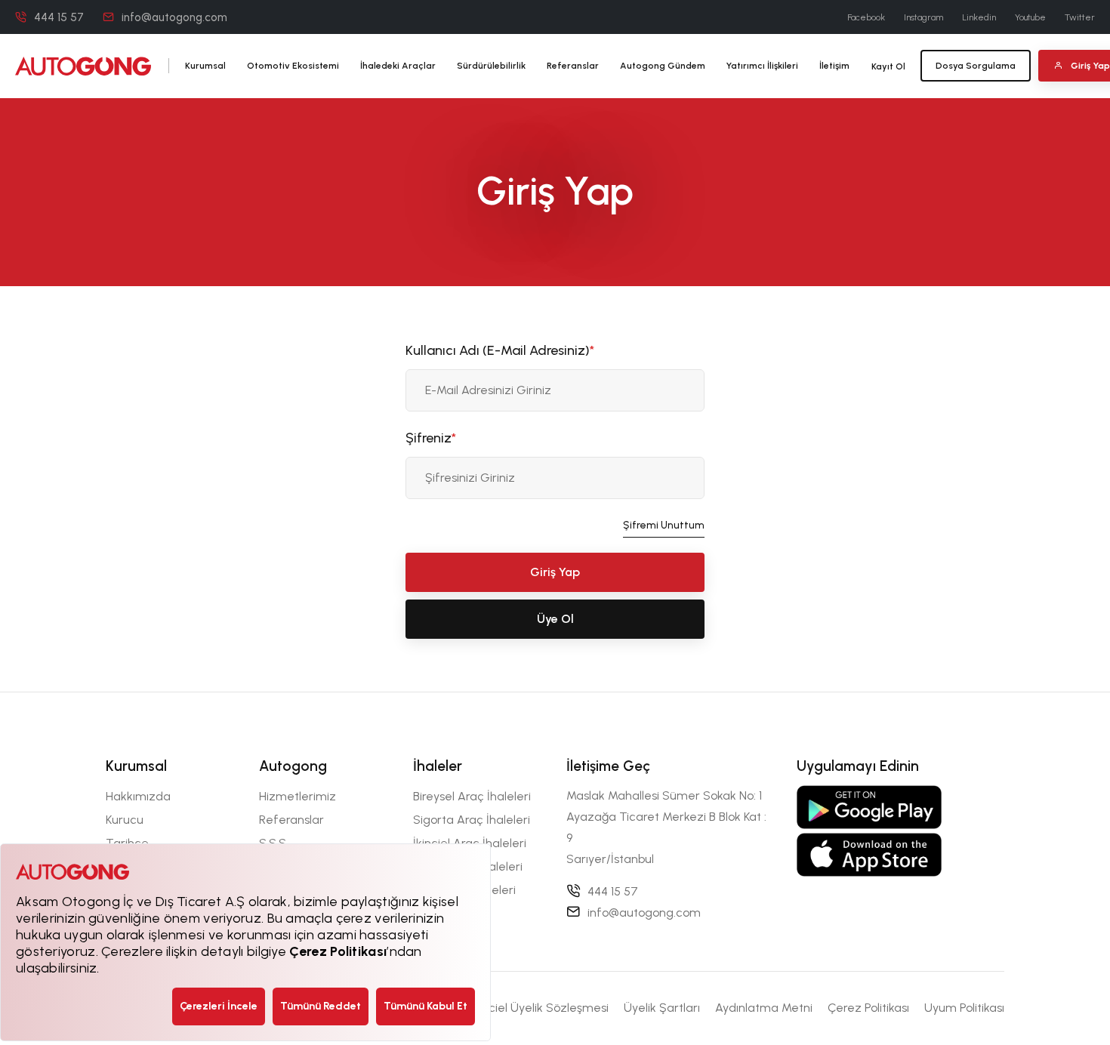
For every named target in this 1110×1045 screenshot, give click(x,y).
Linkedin (979, 17)
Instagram (923, 17)
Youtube (1030, 17)
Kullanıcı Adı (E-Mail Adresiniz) (499, 350)
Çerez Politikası (868, 1007)
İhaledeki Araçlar (398, 65)
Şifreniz (430, 438)
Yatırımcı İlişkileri (762, 65)
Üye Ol (555, 619)
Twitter (1080, 17)
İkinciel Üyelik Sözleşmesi (539, 1007)
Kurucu (124, 819)
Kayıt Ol (888, 66)
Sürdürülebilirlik (491, 65)
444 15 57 (59, 17)
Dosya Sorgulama (976, 65)
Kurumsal (205, 65)
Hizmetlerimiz (297, 796)
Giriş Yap (555, 572)
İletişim (834, 65)
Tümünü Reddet (320, 1006)
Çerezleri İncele (218, 1006)
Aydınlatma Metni (763, 1007)
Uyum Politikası (964, 1007)
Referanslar (573, 65)
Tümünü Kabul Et (425, 1006)
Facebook (866, 17)
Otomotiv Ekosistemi (293, 65)
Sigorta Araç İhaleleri (471, 819)
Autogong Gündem (662, 65)
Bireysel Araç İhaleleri (472, 796)
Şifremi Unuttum (664, 525)
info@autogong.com (174, 17)
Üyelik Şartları (662, 1007)
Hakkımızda (138, 796)
